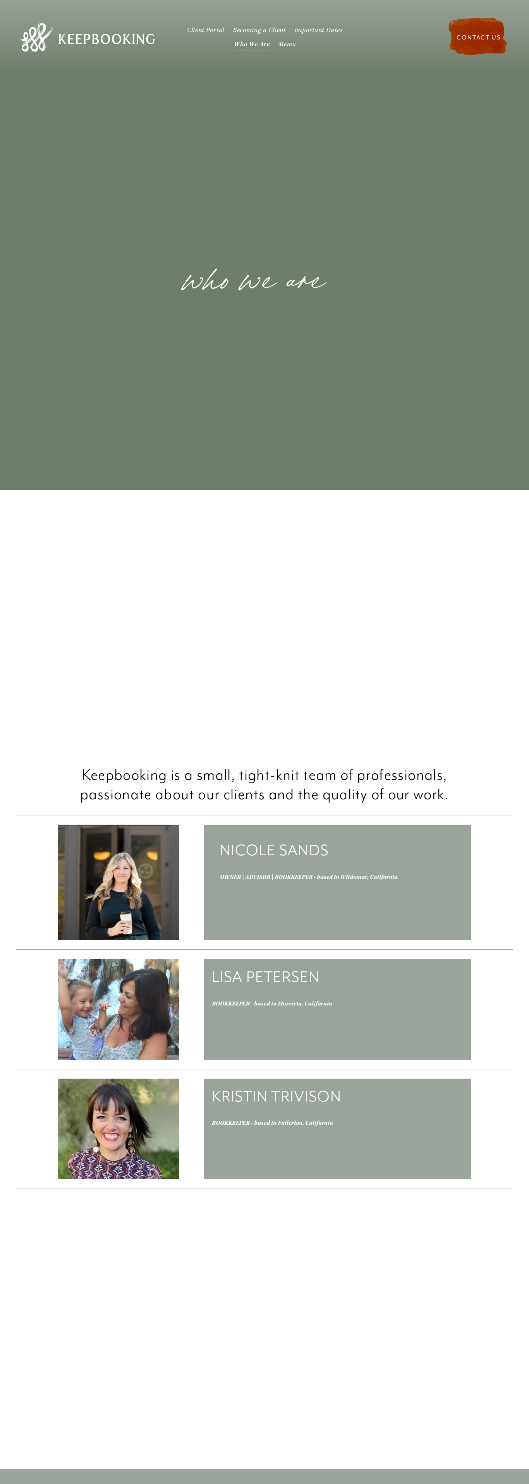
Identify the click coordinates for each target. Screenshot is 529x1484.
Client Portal (205, 30)
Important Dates (318, 30)
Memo (287, 44)
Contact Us (479, 37)
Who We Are (252, 44)
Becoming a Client (259, 30)
